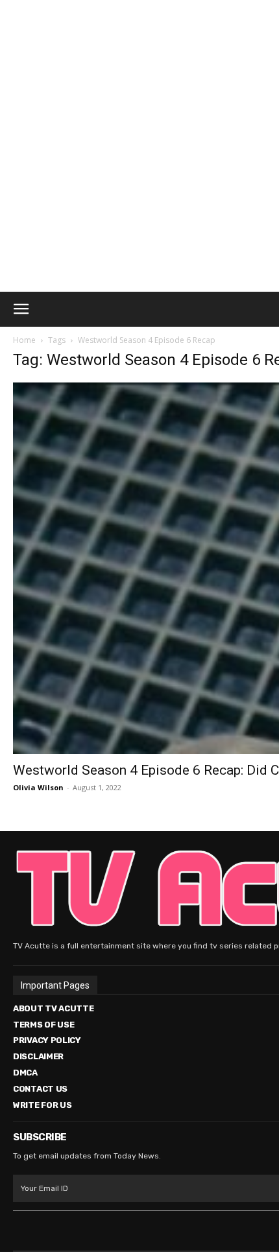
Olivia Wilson (38, 787)
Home (24, 340)
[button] (21, 309)
